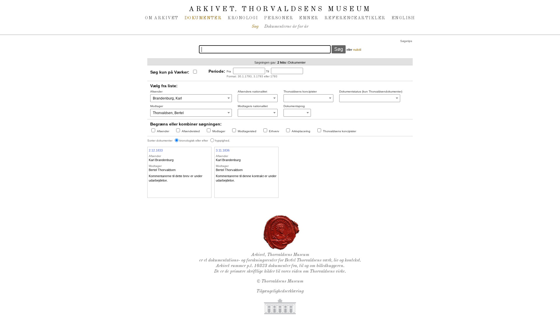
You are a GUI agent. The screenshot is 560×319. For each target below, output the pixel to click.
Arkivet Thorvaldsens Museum (280, 9)
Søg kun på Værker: (169, 72)
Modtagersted (247, 131)
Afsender (156, 91)
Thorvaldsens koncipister (300, 91)
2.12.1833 (156, 150)
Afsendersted (191, 131)
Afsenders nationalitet (252, 91)
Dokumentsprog (294, 106)
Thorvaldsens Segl (281, 232)
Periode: (217, 71)
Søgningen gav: (265, 62)
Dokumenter (203, 18)
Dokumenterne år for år (286, 27)
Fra (229, 71)
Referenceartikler (355, 18)
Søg (255, 27)
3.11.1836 (223, 150)
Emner (308, 18)
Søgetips (406, 41)
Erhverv (274, 131)
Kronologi (243, 18)
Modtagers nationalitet (253, 106)
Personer (278, 18)
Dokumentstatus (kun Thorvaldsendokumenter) (370, 91)
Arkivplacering (301, 131)
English (403, 18)
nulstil (357, 49)
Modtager (156, 106)
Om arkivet (161, 18)
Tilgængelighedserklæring (280, 291)
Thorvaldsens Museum (282, 281)
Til (267, 71)
